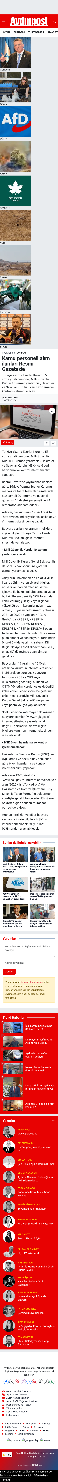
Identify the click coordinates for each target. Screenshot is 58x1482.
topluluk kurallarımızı (32, 982)
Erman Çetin (25, 1337)
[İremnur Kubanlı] (9, 1221)
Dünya (22, 1430)
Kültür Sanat (11, 1427)
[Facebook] (6, 1381)
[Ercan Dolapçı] (9, 1191)
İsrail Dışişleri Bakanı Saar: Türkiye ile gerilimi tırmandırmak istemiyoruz (15, 868)
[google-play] (30, 1440)
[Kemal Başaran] (9, 1176)
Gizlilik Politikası (26, 1434)
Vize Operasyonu (27, 1133)
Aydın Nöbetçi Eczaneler (19, 1391)
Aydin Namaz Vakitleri (17, 1397)
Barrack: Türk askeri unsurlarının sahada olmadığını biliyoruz (12, 923)
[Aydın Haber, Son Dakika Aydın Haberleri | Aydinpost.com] (29, 21)
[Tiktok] (40, 1381)
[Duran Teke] (9, 1161)
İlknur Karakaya (28, 1292)
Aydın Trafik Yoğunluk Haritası (22, 1401)
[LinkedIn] (29, 1381)
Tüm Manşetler (14, 1408)
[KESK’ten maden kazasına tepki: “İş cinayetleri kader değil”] (15, 884)
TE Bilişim (37, 1465)
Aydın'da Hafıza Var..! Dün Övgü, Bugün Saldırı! (36, 1268)
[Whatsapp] (51, 1381)
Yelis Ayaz (24, 1234)
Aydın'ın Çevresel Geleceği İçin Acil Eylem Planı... (35, 1179)
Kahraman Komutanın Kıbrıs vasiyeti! (34, 1194)
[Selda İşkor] (9, 1281)
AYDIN (6, 32)
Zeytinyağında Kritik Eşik (32, 1208)
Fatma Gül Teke (27, 1309)
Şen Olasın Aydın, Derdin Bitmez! (36, 1163)
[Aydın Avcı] (9, 1131)
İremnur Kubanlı (28, 1219)
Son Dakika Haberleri (17, 1411)
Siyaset (46, 1423)
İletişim (9, 1434)
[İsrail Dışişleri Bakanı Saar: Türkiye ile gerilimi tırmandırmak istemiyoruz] (15, 854)
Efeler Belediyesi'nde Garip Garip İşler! (33, 1342)
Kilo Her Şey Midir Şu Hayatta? (35, 1223)
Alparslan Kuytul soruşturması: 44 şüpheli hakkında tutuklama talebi (42, 868)
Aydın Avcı (24, 1129)
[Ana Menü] (3, 21)
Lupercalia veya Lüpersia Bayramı (32, 1298)
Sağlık (26, 1427)
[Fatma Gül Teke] (9, 1310)
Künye (46, 1430)
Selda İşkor (25, 1277)
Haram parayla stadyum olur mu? (34, 1149)
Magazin (9, 1430)
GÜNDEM (19, 32)
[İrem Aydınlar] (9, 1325)
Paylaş (9, 442)
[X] (11, 1381)
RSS (8, 1454)
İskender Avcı (26, 1262)
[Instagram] (23, 1381)
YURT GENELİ (36, 32)
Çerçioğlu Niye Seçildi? (31, 1312)
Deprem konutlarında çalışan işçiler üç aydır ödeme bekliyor (41, 923)
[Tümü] (53, 1120)
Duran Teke (25, 1160)
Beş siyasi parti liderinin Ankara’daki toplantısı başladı (42, 896)
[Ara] (54, 21)
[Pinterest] (17, 1381)
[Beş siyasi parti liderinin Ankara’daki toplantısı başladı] (42, 884)
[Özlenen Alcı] (9, 1146)
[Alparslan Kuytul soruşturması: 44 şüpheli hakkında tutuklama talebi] (42, 854)
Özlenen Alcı (25, 1143)
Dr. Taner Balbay (28, 1249)
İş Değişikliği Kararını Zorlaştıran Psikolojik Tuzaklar (36, 1328)
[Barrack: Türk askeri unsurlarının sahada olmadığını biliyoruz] (15, 911)
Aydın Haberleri (13, 1423)
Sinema (34, 1430)
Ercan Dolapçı (26, 1188)
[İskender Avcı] (9, 1266)
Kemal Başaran (27, 1173)
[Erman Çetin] (9, 1340)
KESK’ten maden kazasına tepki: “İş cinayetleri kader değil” (14, 896)
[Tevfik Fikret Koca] (9, 1206)
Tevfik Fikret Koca (29, 1204)
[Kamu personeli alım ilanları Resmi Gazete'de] (29, 422)
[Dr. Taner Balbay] (9, 1251)
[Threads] (46, 1381)
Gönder (9, 971)
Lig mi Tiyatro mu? (28, 1253)
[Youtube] (34, 1381)
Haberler (7, 353)
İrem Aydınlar (26, 1322)
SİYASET (52, 32)
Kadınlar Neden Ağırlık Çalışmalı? (30, 1283)
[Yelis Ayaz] (9, 1236)
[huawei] (46, 1440)
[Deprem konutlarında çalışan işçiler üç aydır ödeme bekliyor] (42, 911)
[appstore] (13, 1440)
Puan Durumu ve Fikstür (18, 1404)
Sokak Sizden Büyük (29, 1238)
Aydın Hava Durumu (16, 1394)
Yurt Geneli (31, 1423)
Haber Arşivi (12, 1415)
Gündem (21, 353)
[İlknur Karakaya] (9, 1295)
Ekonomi (38, 1427)
